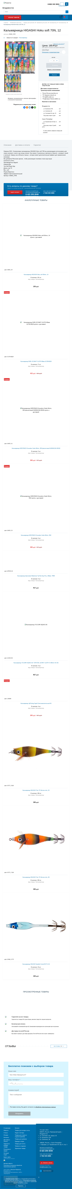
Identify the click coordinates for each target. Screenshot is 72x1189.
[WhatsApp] (35, 107)
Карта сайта (7, 1157)
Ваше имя (12, 1071)
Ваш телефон (14, 1080)
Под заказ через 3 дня (49, 115)
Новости (6, 1130)
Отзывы (6, 1135)
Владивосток (8, 8)
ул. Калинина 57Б (48, 108)
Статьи (6, 1132)
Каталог (17, 1128)
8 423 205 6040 (32, 194)
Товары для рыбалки (21, 1139)
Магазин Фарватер (16, 1169)
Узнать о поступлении (54, 69)
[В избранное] (64, 52)
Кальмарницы (23, 37)
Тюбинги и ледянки (20, 1146)
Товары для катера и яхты (22, 1130)
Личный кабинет (62, 6)
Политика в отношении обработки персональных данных (13, 1166)
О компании (7, 1128)
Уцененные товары (20, 1148)
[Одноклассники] (27, 107)
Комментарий (13, 1090)
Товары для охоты (20, 1143)
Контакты (6, 1137)
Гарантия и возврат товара (7, 1145)
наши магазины (47, 1170)
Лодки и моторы (19, 1132)
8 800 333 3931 (53, 4)
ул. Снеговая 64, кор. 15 (50, 113)
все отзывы (58, 1046)
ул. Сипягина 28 (48, 111)
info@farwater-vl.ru (45, 1167)
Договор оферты (8, 1163)
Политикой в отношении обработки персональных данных (20, 1181)
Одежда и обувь (19, 1141)
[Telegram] (29, 107)
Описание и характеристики (50, 52)
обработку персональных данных (45, 1107)
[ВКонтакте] (24, 107)
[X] (32, 107)
